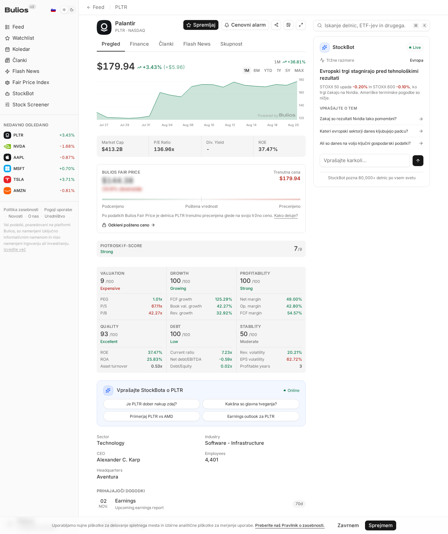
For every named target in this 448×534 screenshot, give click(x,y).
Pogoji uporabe (58, 209)
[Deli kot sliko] (289, 25)
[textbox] (365, 160)
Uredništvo (55, 216)
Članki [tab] (166, 44)
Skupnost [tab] (231, 44)
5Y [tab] (287, 70)
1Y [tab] (279, 70)
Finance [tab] (139, 44)
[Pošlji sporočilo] (418, 160)
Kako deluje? (286, 215)
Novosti (16, 216)
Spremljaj (204, 25)
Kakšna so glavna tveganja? (251, 403)
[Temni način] (68, 10)
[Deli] (276, 25)
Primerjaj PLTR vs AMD (151, 416)
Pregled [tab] (111, 44)
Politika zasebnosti (21, 209)
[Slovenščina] (53, 10)
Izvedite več (15, 249)
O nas (33, 216)
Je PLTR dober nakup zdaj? (151, 403)
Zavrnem (348, 525)
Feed (98, 7)
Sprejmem (381, 525)
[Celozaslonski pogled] (301, 25)
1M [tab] (246, 70)
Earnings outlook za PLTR (251, 416)
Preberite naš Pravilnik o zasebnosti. (290, 525)
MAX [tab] (299, 70)
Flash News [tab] (197, 44)
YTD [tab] (268, 70)
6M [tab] (257, 70)
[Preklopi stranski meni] (78, 267)
